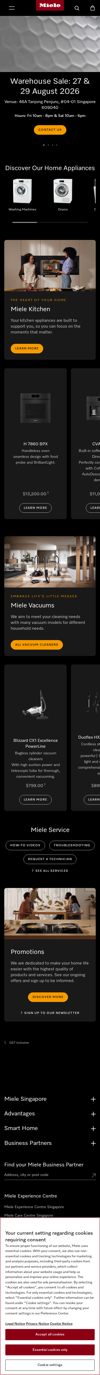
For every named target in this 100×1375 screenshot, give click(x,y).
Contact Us (50, 130)
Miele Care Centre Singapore (28, 1215)
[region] (50, 1296)
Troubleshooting (72, 845)
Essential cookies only (50, 1350)
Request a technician (50, 859)
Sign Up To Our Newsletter (51, 1013)
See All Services (51, 871)
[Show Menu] (12, 8)
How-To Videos (25, 845)
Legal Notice (15, 1324)
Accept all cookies (50, 1334)
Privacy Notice (37, 1324)
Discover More (48, 997)
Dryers (63, 197)
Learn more (27, 348)
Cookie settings (50, 1365)
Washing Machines (22, 197)
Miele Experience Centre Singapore (34, 1207)
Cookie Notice (61, 1324)
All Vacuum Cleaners (36, 644)
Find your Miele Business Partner (43, 1164)
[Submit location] (93, 1176)
